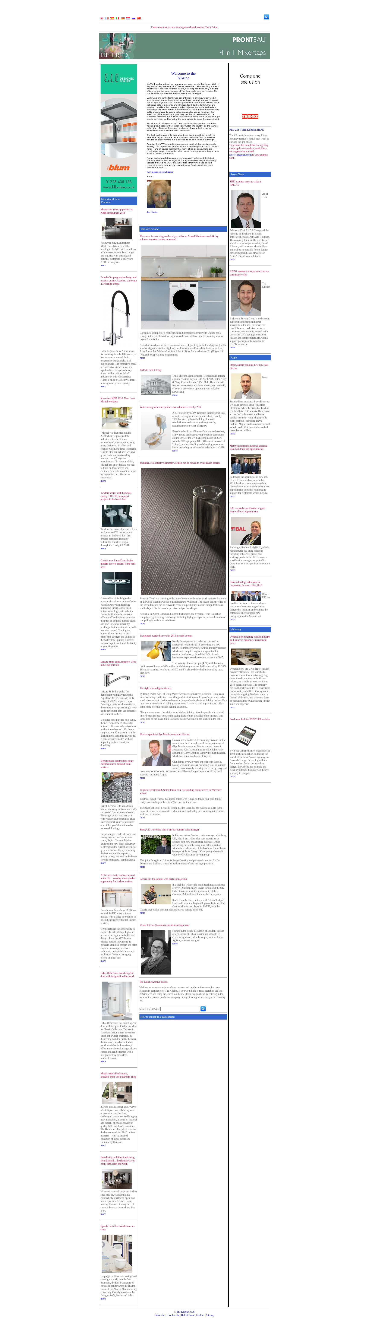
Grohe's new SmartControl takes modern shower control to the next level (118, 563)
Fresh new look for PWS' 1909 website (250, 719)
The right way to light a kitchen (155, 688)
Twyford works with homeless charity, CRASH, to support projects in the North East (116, 496)
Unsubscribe (173, 1315)
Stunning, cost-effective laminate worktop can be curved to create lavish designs (180, 462)
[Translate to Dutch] (128, 19)
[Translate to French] (106, 19)
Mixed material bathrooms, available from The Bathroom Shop (118, 1075)
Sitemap (210, 1315)
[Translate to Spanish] (112, 19)
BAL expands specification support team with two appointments (247, 510)
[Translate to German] (122, 19)
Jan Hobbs (152, 212)
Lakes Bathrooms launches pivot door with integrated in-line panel (117, 975)
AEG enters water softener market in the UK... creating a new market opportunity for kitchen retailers (118, 878)
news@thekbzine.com (240, 154)
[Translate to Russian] (133, 19)
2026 (192, 1311)
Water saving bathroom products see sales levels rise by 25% (170, 407)
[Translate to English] (101, 19)
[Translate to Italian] (117, 19)
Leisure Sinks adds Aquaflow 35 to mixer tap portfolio (118, 663)
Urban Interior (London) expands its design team (164, 925)
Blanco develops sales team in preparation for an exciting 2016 (246, 584)
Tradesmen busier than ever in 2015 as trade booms (166, 635)
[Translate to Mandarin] (138, 19)
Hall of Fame (187, 1315)
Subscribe (160, 1315)
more (103, 265)
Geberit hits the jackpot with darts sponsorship (163, 878)
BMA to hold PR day (150, 370)
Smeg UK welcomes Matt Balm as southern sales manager (169, 829)
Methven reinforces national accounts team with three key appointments (248, 447)
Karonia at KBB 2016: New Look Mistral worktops (118, 400)
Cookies (200, 1315)
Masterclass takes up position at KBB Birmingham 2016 (117, 211)
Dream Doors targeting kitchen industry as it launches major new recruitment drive (250, 640)
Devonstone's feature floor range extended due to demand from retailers (117, 764)
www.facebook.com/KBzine (160, 172)
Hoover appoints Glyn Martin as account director (164, 734)
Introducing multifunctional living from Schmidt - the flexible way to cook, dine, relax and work (118, 1160)
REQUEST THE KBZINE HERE (246, 129)
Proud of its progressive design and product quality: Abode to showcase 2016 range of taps (119, 280)
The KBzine (183, 1311)
